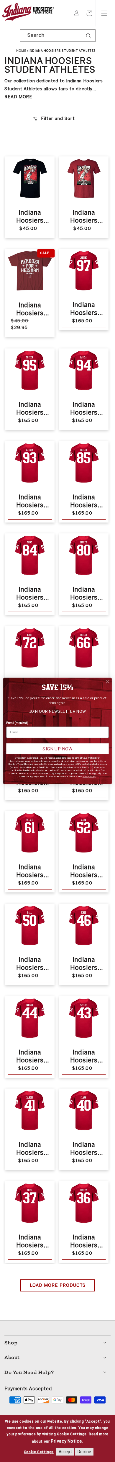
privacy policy (89, 776)
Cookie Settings (39, 1452)
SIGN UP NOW (57, 749)
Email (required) (17, 723)
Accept (65, 1451)
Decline (84, 1451)
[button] (89, 13)
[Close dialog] (107, 682)
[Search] (88, 37)
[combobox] (57, 35)
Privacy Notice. (67, 1441)
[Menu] (104, 13)
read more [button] (18, 96)
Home (21, 51)
